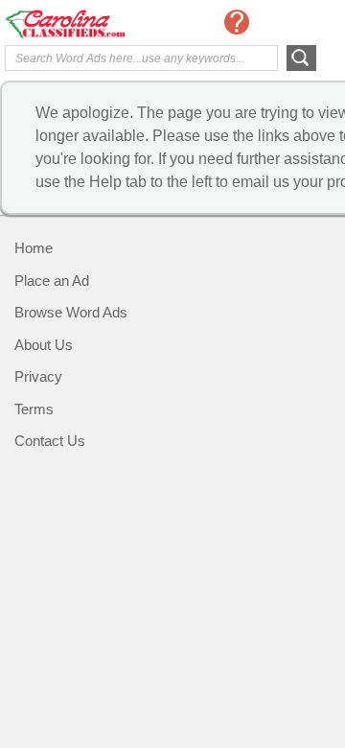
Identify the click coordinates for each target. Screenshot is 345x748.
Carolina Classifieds (81, 24)
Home (33, 248)
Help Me (236, 22)
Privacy (38, 376)
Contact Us (49, 440)
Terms (34, 409)
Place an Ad (51, 280)
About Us (43, 345)
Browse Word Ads (70, 312)
